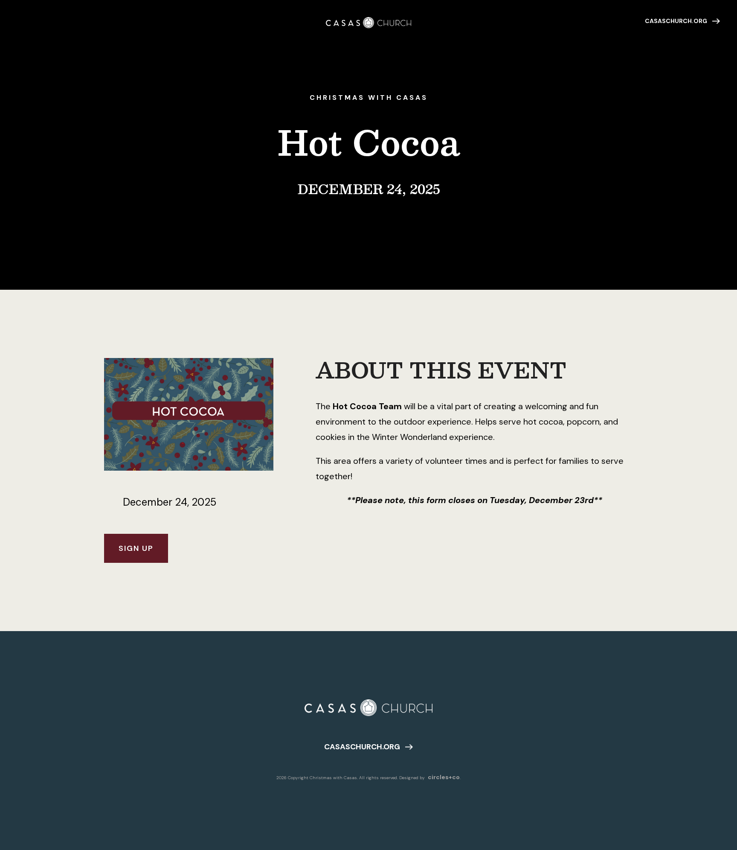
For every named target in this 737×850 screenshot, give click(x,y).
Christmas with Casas (369, 97)
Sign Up (136, 548)
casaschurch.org (676, 21)
